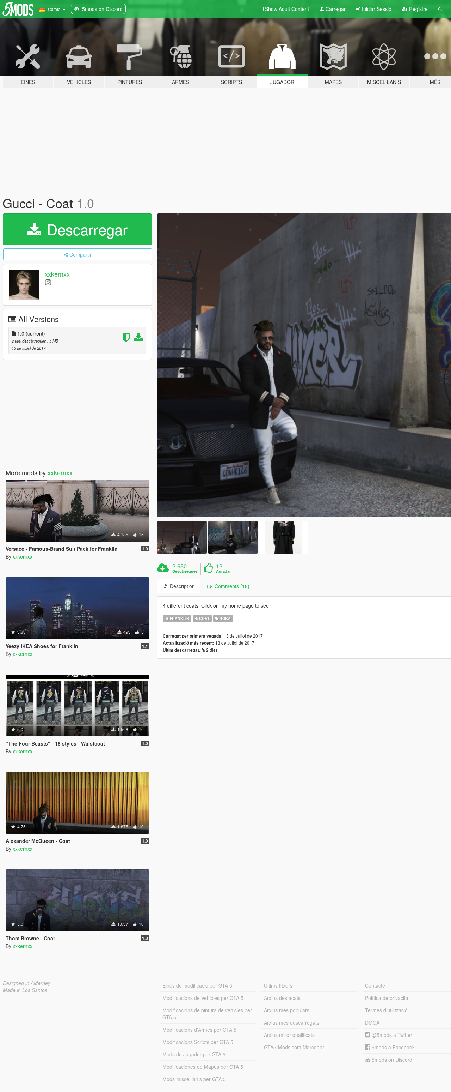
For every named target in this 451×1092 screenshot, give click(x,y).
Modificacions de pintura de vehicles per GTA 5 (207, 1014)
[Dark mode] (440, 9)
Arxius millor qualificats (289, 1034)
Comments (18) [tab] (230, 586)
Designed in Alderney (26, 983)
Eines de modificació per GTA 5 (197, 985)
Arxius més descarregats (291, 1022)
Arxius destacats (282, 997)
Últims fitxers (278, 985)
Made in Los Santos (25, 990)
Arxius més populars (286, 1010)
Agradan (224, 571)
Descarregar (85, 229)
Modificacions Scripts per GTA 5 (197, 1041)
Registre (418, 8)
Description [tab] (181, 586)
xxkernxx (57, 273)
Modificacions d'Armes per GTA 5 (199, 1029)
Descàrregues (185, 571)
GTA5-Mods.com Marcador (294, 1047)
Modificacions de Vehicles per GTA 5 (202, 997)
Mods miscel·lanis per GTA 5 (194, 1078)
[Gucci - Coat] (181, 537)
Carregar (335, 8)
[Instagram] (48, 282)
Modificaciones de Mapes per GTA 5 (202, 1066)
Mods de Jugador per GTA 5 (194, 1054)
